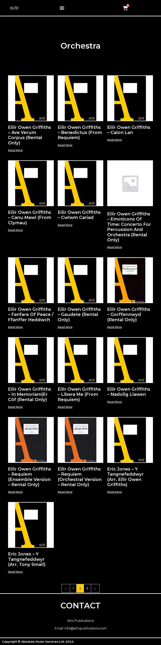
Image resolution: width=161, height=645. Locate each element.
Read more (15, 150)
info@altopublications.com (86, 628)
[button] (62, 8)
